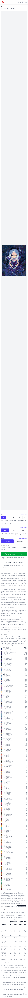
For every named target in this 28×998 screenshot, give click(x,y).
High (14, 530)
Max (5, 530)
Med (23, 530)
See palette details (22, 538)
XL (3, 517)
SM (19, 517)
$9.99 (15, 554)
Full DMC (7, 541)
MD (14, 517)
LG (8, 517)
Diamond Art (20, 541)
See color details (23, 527)
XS (24, 517)
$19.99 (15, 562)
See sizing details (23, 514)
